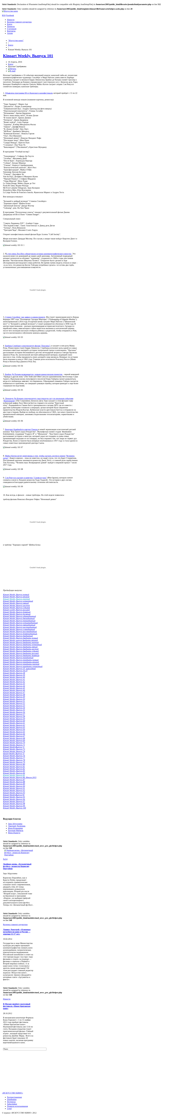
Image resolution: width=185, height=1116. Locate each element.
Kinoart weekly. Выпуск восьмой (16, 610)
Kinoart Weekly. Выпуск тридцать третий (21, 664)
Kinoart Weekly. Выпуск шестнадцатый (20, 627)
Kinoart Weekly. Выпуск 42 (14, 682)
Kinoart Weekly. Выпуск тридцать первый (21, 660)
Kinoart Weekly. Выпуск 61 (14, 723)
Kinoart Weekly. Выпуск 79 (14, 762)
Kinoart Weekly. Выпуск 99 (14, 806)
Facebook (10, 15)
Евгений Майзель (15, 830)
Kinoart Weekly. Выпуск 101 (28, 55)
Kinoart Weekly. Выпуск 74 (14, 751)
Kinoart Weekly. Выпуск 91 (14, 788)
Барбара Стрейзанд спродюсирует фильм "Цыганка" (28, 346)
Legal (9, 1108)
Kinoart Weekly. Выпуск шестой (16, 605)
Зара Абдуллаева (15, 824)
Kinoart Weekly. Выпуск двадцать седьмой (21, 651)
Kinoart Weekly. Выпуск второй (16, 597)
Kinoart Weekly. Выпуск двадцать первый (20, 638)
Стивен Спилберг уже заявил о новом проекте (25, 317)
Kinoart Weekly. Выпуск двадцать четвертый (22, 645)
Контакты (11, 31)
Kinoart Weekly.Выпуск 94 (13, 795)
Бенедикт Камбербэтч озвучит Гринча (21, 429)
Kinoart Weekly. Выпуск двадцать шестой (21, 649)
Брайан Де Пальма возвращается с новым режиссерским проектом (34, 374)
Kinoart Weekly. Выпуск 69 (14, 740)
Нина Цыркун (14, 833)
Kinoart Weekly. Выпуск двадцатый (18, 636)
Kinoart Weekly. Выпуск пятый (16, 603)
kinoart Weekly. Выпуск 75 (13, 754)
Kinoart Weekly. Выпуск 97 (14, 801)
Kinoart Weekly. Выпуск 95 (14, 797)
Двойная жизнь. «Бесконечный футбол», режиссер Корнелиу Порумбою (17, 866)
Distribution (11, 1099)
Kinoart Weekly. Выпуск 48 (14, 695)
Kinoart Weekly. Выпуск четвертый (18, 601)
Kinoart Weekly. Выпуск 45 (14, 688)
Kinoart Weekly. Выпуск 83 (14, 771)
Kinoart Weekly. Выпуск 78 (14, 760)
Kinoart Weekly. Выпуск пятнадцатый (19, 625)
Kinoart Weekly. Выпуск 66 (14, 734)
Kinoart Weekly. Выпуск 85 (14, 775)
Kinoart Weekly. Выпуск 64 (14, 729)
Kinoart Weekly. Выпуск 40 (14, 677)
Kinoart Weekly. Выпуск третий (16, 599)
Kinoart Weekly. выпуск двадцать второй (20, 640)
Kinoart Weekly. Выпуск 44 (14, 686)
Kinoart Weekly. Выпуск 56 (14, 712)
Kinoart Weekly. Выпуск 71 (14, 745)
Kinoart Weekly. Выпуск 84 (14, 773)
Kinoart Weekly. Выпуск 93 (14, 793)
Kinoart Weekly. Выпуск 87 (14, 780)
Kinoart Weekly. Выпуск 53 (14, 706)
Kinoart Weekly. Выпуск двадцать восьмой (21, 653)
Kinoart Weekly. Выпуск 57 (14, 714)
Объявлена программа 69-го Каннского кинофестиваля (28, 93)
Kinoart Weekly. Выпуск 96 (14, 799)
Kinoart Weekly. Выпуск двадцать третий (21, 642)
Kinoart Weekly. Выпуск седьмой (16, 608)
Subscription (12, 1104)
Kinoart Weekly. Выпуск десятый (16, 614)
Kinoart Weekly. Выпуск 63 (14, 727)
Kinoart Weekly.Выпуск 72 (13, 747)
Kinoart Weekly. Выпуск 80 (14, 764)
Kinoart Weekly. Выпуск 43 (14, 684)
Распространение (14, 1097)
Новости (10, 20)
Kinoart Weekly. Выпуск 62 (14, 725)
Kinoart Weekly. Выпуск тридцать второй (21, 662)
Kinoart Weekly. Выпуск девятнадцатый (20, 634)
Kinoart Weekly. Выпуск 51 (14, 701)
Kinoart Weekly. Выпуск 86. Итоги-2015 (19, 777)
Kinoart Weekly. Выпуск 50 (14, 699)
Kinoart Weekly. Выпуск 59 (14, 719)
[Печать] (12, 69)
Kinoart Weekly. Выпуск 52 (14, 703)
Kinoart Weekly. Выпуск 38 (14, 673)
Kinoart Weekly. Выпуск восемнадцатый (20, 631)
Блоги (9, 24)
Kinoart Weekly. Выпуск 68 (14, 738)
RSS (4, 15)
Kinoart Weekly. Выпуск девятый (16, 612)
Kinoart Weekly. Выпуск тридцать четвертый (22, 666)
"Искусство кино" (16, 40)
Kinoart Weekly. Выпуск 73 (14, 749)
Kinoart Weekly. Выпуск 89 (14, 784)
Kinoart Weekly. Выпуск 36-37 (15, 671)
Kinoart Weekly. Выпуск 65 (14, 732)
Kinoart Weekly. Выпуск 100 (14, 808)
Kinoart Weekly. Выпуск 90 (14, 786)
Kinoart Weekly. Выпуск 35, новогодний (19, 669)
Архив (10, 33)
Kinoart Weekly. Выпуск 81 (14, 767)
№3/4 (5, 859)
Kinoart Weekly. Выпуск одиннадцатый (19, 616)
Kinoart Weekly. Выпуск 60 (14, 721)
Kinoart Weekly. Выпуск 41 (14, 679)
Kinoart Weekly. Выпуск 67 (14, 736)
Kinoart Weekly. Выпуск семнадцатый (19, 629)
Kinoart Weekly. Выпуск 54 (14, 708)
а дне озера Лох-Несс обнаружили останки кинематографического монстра (39, 254)
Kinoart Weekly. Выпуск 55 (14, 710)
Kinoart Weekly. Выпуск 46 (14, 690)
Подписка (11, 1102)
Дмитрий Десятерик (16, 826)
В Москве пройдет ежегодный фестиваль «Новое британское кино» (16, 1006)
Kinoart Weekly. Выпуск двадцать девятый (21, 655)
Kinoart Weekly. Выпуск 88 (14, 782)
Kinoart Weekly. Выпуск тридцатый (18, 658)
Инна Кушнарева (15, 828)
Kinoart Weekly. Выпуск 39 (14, 675)
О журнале (11, 29)
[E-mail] (11, 71)
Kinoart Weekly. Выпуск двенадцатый (19, 618)
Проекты (11, 26)
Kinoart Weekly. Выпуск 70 (14, 743)
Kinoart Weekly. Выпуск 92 (14, 790)
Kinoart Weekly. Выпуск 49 (14, 697)
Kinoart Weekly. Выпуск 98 (14, 804)
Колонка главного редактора (19, 22)
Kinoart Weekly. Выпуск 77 (14, 758)
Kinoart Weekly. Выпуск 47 (14, 693)
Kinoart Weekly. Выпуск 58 (14, 716)
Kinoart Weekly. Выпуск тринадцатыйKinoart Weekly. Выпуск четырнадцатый (20, 622)
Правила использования (17, 1106)
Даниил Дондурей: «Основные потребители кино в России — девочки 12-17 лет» (17, 931)
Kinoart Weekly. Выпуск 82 (14, 769)
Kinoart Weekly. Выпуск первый (16, 595)
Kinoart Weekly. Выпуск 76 (14, 756)
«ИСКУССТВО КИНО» (12, 1093)
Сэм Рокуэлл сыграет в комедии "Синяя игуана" (26, 478)
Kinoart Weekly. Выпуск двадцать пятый (20, 647)
